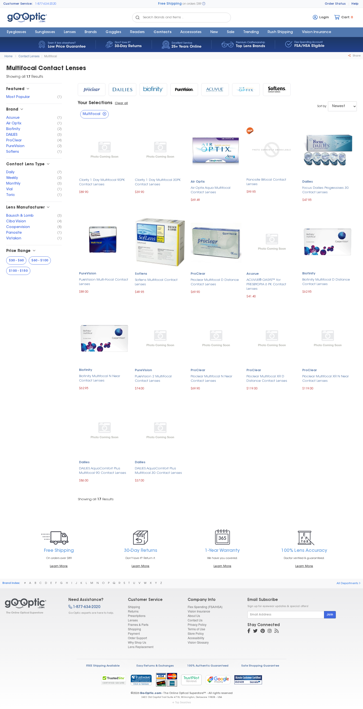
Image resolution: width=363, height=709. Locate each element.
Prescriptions (136, 615)
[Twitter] (255, 631)
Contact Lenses (29, 56)
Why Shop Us (137, 642)
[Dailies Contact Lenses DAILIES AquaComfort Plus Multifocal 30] (160, 430)
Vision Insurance (199, 611)
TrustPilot (191, 680)
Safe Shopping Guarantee (260, 666)
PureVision (87, 273)
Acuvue (252, 273)
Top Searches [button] (183, 702)
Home (8, 56)
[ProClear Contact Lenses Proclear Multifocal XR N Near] (327, 338)
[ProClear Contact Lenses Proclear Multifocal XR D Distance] (271, 338)
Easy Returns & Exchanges (155, 666)
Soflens (141, 273)
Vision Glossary (198, 642)
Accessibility (196, 638)
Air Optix (198, 181)
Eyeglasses (16, 32)
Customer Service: (18, 3)
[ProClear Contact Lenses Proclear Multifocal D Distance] (216, 241)
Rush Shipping (280, 32)
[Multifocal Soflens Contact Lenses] (276, 89)
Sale (231, 32)
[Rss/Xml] (277, 631)
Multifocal (50, 56)
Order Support (137, 638)
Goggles (113, 32)
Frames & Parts (138, 624)
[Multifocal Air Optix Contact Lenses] (246, 89)
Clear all (121, 103)
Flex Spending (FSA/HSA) (205, 607)
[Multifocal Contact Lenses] (32, 606)
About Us (194, 615)
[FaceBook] (248, 631)
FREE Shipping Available (103, 666)
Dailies (307, 181)
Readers (137, 32)
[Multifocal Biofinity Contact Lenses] (153, 89)
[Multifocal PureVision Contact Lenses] (184, 89)
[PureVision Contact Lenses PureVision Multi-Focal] (104, 241)
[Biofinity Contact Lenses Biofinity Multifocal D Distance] (327, 241)
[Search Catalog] (137, 17)
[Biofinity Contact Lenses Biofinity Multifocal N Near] (104, 338)
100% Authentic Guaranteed (207, 666)
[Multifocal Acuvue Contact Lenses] (215, 89)
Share (356, 56)
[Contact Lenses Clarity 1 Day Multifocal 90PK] (104, 150)
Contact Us (195, 620)
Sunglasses (45, 32)
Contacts (162, 32)
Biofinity (308, 273)
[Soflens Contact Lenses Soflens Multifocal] (160, 241)
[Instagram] (270, 631)
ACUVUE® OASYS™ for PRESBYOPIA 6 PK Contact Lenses (266, 284)
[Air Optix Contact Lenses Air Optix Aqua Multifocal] (216, 150)
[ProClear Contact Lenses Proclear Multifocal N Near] (216, 338)
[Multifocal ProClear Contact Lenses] (91, 89)
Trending (251, 32)
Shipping (134, 607)
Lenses (70, 32)
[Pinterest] (263, 631)
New (214, 32)
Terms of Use (196, 629)
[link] (141, 680)
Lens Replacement (140, 647)
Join (330, 614)
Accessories (191, 32)
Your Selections (95, 103)
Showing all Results (96, 499)
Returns (133, 611)
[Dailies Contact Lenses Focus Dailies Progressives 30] (327, 150)
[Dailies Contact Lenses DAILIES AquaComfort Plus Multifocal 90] (104, 430)
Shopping (134, 629)
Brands (91, 32)
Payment (134, 633)
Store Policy (196, 633)
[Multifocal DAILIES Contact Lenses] (122, 89)
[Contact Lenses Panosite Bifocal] (271, 149)
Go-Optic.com (150, 693)
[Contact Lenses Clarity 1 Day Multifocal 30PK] (160, 150)
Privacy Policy (197, 624)
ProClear (198, 273)
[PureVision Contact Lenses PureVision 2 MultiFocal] (160, 338)
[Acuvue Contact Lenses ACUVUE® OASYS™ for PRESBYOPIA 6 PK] (271, 241)
